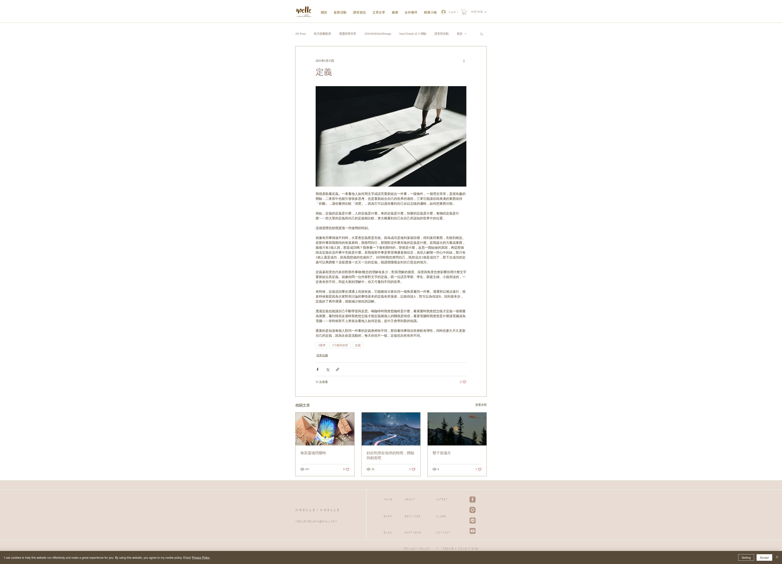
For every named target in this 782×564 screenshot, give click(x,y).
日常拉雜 (322, 355)
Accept (764, 557)
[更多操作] (463, 60)
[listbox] (478, 12)
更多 (459, 33)
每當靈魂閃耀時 (313, 453)
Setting (746, 557)
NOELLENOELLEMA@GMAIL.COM (316, 521)
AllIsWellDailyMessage (377, 33)
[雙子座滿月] (457, 428)
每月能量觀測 (322, 33)
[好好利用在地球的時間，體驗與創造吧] (391, 428)
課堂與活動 (441, 33)
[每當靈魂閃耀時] (324, 428)
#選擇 (321, 345)
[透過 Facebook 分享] (318, 369)
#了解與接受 (340, 345)
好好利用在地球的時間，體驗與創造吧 (390, 455)
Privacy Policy (201, 557)
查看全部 (481, 404)
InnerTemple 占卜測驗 (412, 33)
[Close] (777, 557)
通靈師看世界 (347, 33)
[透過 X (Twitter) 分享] (327, 369)
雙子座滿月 (442, 453)
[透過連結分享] (337, 369)
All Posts (300, 33)
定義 (358, 345)
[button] (464, 12)
